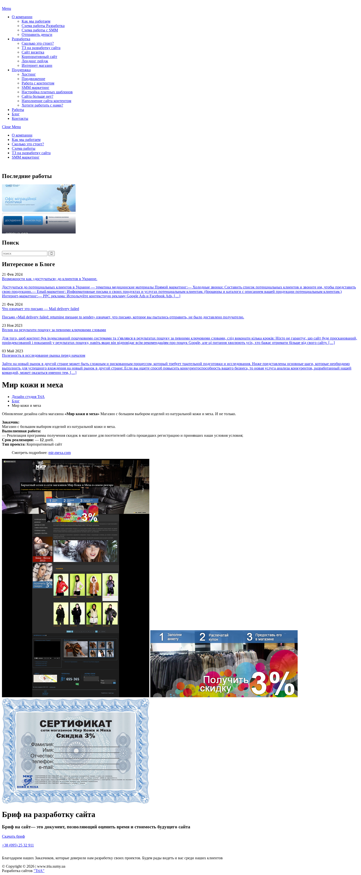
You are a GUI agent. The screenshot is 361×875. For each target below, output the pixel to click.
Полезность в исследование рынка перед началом (43, 355)
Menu (6, 8)
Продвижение (33, 79)
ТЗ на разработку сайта (41, 48)
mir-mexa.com (59, 453)
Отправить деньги (37, 34)
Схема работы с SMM (40, 30)
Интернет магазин (37, 65)
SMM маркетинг (35, 87)
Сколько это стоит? (38, 43)
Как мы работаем (36, 21)
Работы (18, 110)
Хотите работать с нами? (42, 105)
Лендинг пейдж (35, 61)
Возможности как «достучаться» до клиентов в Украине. (49, 279)
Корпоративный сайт (39, 57)
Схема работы (23, 148)
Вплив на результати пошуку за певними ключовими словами (54, 330)
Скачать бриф (13, 836)
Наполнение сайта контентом (46, 101)
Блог (16, 114)
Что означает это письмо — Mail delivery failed (40, 309)
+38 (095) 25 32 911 (18, 845)
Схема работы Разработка (43, 26)
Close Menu (11, 127)
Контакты (20, 118)
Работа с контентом (38, 83)
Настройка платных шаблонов (47, 92)
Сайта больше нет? (37, 96)
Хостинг (29, 74)
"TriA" (39, 871)
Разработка (21, 39)
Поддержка (21, 70)
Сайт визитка (33, 52)
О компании (22, 17)
